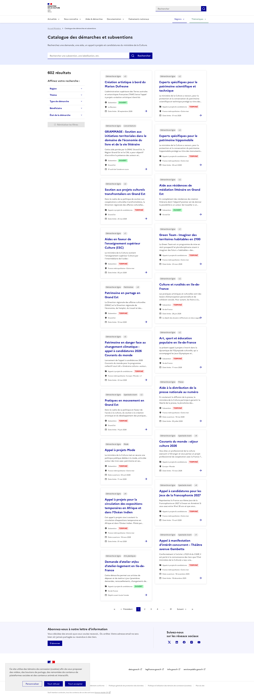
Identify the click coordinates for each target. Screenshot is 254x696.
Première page (114, 609)
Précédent (128, 609)
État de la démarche (60, 115)
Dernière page (192, 609)
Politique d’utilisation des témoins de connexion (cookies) (169, 685)
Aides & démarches (94, 19)
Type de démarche (59, 101)
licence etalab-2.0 (101, 692)
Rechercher (144, 55)
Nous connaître (71, 19)
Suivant (180, 609)
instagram (191, 642)
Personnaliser (32, 683)
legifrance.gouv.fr (153, 669)
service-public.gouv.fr (193, 669)
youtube (199, 642)
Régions (178, 19)
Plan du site (200, 685)
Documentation (114, 19)
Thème (53, 95)
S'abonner (55, 643)
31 (171, 609)
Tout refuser (53, 683)
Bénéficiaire (56, 108)
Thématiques (197, 19)
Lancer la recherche (203, 8)
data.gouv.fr (134, 669)
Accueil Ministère (54, 28)
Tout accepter (75, 683)
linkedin (176, 642)
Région (53, 88)
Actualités (52, 19)
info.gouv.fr (172, 669)
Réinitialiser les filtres (67, 124)
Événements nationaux (139, 19)
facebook (184, 642)
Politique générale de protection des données (126, 685)
